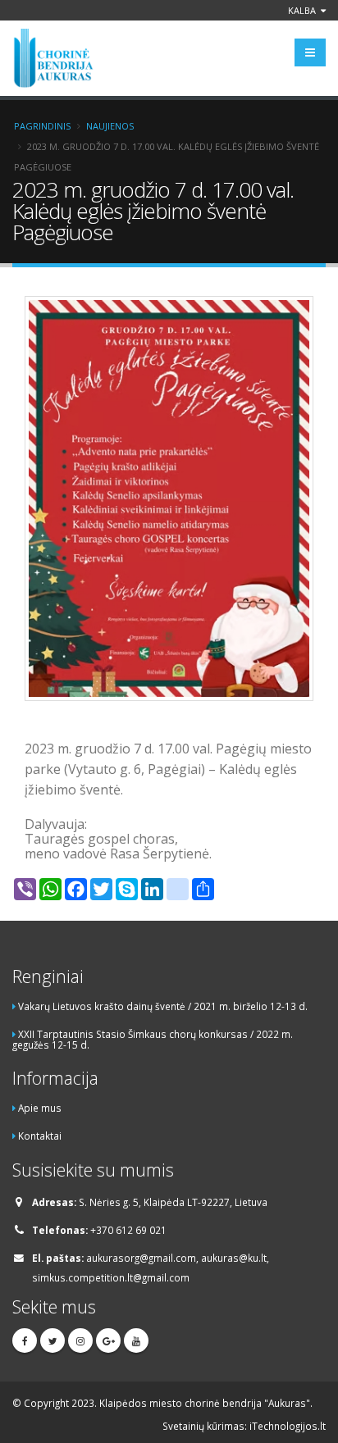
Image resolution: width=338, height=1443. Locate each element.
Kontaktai (40, 1135)
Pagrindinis (42, 126)
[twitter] (52, 1340)
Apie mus (40, 1107)
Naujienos (110, 126)
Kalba (303, 10)
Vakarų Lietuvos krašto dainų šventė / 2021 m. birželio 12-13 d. (163, 1006)
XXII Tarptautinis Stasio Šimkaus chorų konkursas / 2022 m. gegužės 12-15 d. (152, 1039)
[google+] (108, 1340)
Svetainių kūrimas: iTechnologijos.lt (244, 1425)
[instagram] (80, 1340)
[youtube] (136, 1340)
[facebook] (24, 1340)
